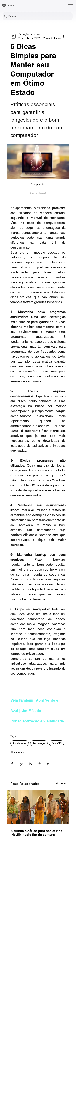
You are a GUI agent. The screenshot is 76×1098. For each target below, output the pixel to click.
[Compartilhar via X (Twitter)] (21, 764)
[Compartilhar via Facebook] (12, 764)
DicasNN (56, 743)
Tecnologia (39, 743)
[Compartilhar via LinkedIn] (30, 764)
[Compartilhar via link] (39, 764)
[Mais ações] (63, 36)
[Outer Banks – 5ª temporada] (38, 807)
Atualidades (19, 743)
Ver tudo (61, 783)
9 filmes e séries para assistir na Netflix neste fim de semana (36, 833)
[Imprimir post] (48, 764)
